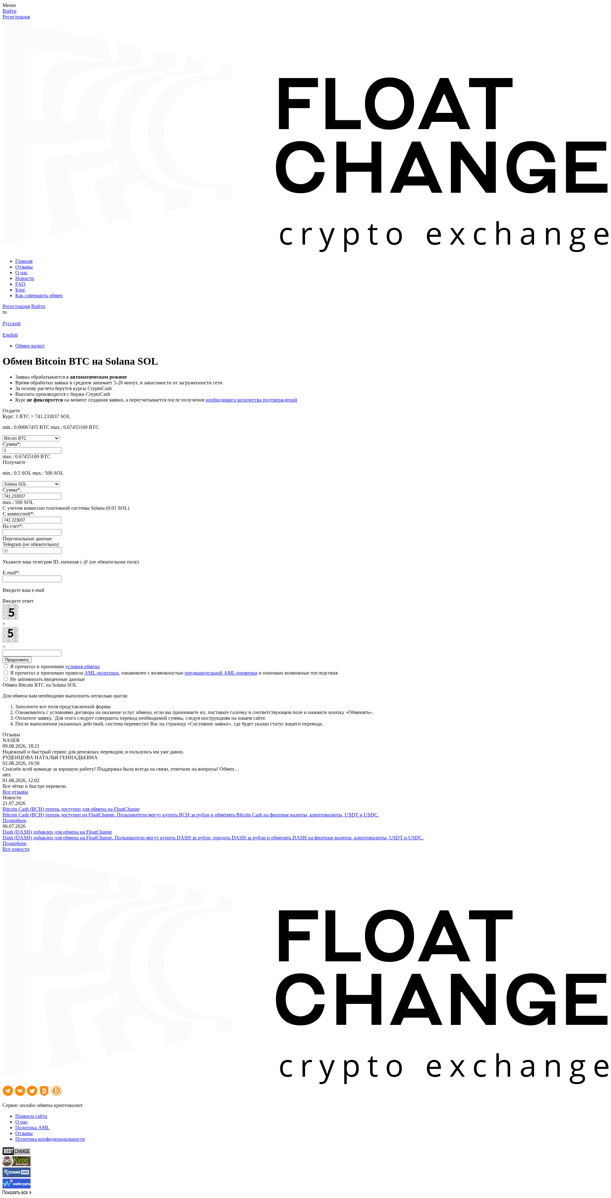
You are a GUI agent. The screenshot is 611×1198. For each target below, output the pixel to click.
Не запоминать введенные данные (47, 679)
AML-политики (101, 673)
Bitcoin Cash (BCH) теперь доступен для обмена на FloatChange (71, 809)
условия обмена (82, 666)
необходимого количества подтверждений (251, 400)
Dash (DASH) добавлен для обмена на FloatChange (57, 832)
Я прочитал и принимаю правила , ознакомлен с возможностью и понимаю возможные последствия (173, 673)
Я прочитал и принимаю (54, 666)
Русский (12, 323)
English (10, 335)
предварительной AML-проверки (221, 673)
